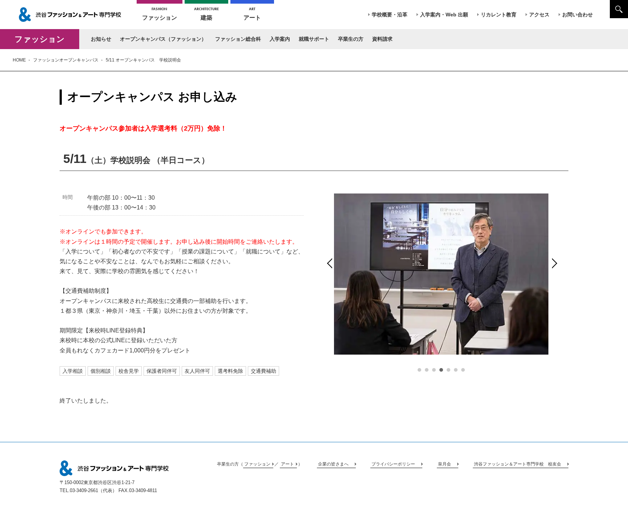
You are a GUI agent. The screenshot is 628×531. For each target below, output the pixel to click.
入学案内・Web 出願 (444, 14)
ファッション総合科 (238, 39)
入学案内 (280, 39)
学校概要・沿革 (389, 14)
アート (252, 14)
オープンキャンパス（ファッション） (163, 39)
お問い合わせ (577, 14)
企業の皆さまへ (333, 464)
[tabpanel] (441, 274)
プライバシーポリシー (393, 464)
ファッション (159, 14)
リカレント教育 (498, 14)
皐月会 (444, 464)
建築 (206, 14)
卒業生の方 (350, 39)
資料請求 (382, 39)
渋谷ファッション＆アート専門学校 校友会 (517, 464)
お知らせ (101, 39)
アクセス (539, 14)
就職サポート (314, 39)
